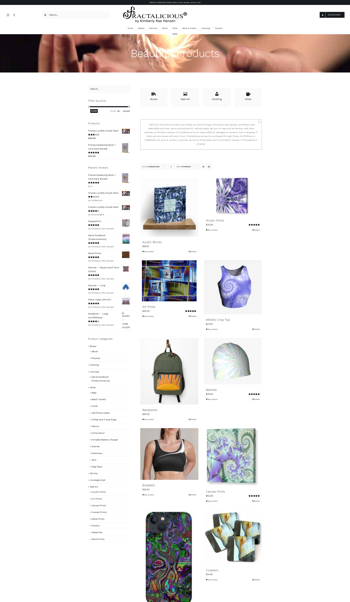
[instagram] (7, 15)
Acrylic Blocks (152, 242)
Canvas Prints (215, 491)
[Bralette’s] (169, 454)
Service (93, 473)
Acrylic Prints (215, 220)
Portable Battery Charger (104, 439)
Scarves (95, 446)
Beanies (211, 389)
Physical (95, 358)
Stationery (97, 453)
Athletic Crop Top (218, 319)
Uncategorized (97, 480)
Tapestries (96, 532)
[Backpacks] (169, 371)
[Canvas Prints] (233, 457)
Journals (94, 371)
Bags (93, 392)
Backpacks (149, 410)
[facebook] (14, 15)
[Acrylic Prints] (233, 196)
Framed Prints (99, 512)
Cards (94, 406)
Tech (93, 460)
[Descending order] (171, 166)
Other (93, 387)
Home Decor (98, 433)
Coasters (212, 570)
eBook (94, 351)
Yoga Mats (96, 466)
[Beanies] (233, 361)
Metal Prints (97, 519)
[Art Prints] (169, 280)
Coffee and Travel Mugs (103, 419)
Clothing (94, 365)
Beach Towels (98, 399)
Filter (94, 111)
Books (93, 346)
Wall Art (94, 486)
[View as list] (209, 166)
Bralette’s (148, 485)
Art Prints (148, 306)
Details (193, 252)
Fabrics (95, 426)
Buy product (149, 252)
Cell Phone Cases (100, 413)
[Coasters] (233, 537)
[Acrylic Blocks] (169, 207)
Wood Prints (97, 539)
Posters (95, 525)
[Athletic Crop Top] (233, 287)
